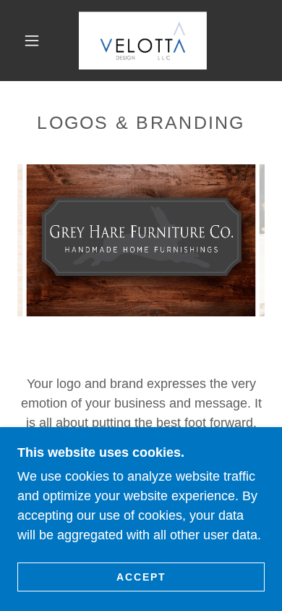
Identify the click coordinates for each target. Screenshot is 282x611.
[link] (143, 40)
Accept (141, 576)
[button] (31, 40)
